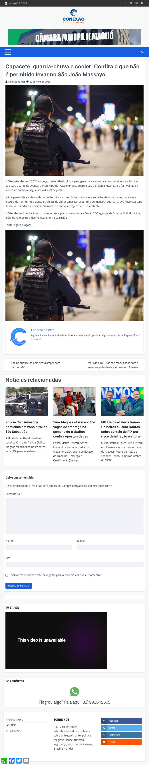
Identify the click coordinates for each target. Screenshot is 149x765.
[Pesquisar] (142, 52)
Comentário (13, 494)
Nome (10, 540)
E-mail (82, 540)
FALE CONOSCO (14, 719)
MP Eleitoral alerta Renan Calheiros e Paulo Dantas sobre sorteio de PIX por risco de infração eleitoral (121, 429)
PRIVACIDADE (13, 731)
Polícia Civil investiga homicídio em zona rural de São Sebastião (26, 426)
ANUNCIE (11, 725)
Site (7, 558)
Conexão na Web (16, 81)
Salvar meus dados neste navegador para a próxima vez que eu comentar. (56, 575)
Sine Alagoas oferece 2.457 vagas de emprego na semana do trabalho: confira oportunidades (74, 429)
